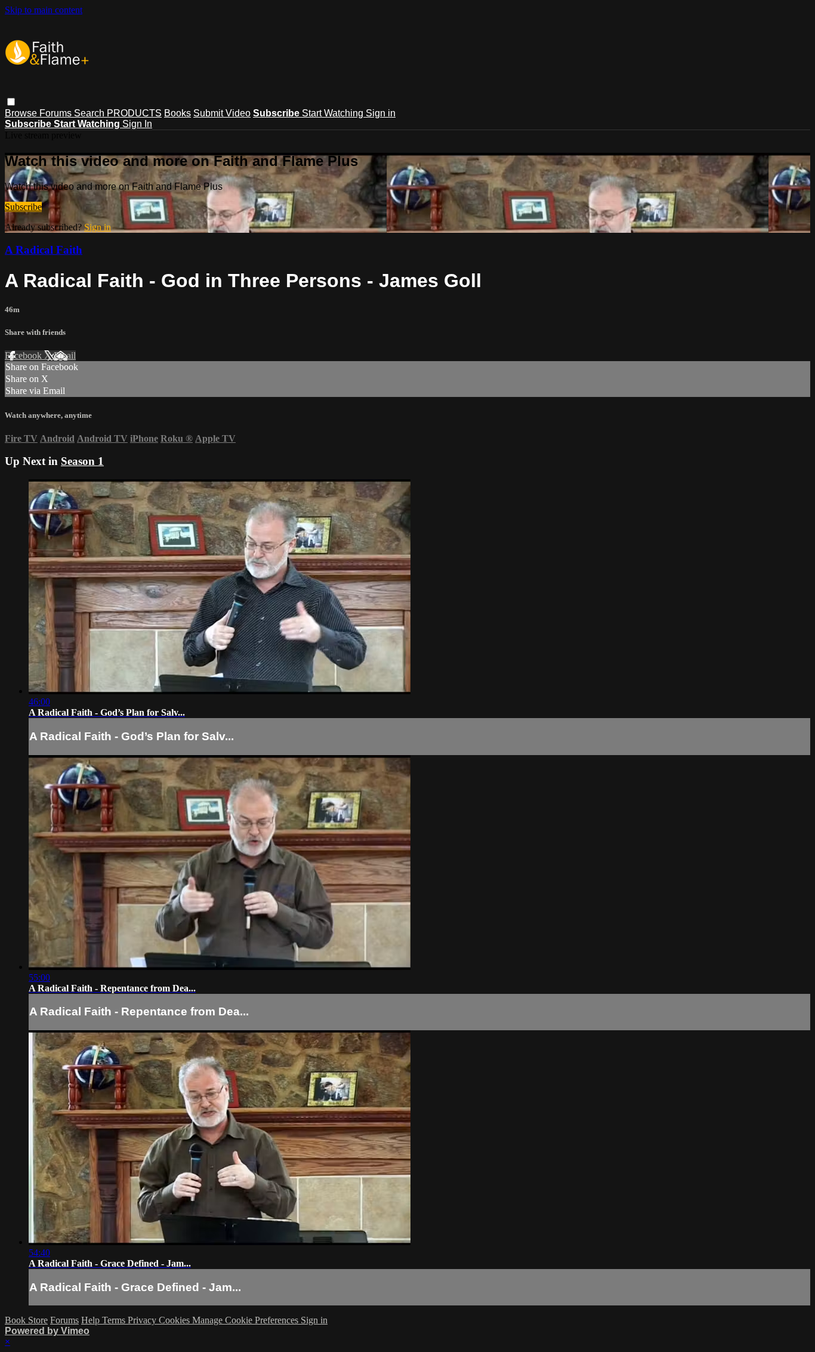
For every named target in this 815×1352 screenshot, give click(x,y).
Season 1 (82, 461)
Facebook (24, 355)
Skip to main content (43, 10)
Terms (115, 1320)
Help (91, 1320)
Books (177, 113)
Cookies (175, 1320)
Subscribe (23, 207)
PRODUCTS (134, 113)
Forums (56, 113)
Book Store (26, 1320)
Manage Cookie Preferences (246, 1320)
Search (90, 113)
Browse (22, 113)
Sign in (381, 113)
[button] (11, 102)
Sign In (137, 124)
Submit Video (222, 113)
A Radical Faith (43, 250)
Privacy (143, 1320)
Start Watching (334, 113)
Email (65, 355)
